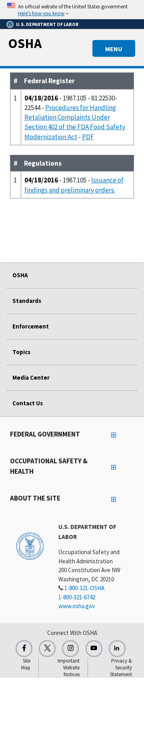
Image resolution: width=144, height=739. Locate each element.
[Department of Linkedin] (117, 648)
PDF (88, 136)
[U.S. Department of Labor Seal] (30, 546)
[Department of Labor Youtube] (94, 648)
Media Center (31, 377)
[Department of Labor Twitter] (47, 648)
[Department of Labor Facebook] (24, 648)
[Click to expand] (72, 9)
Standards (26, 300)
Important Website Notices (69, 667)
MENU (113, 49)
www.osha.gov (76, 606)
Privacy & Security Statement (121, 667)
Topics (21, 352)
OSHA (25, 43)
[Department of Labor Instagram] (70, 648)
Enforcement (30, 326)
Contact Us (27, 403)
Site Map (25, 664)
